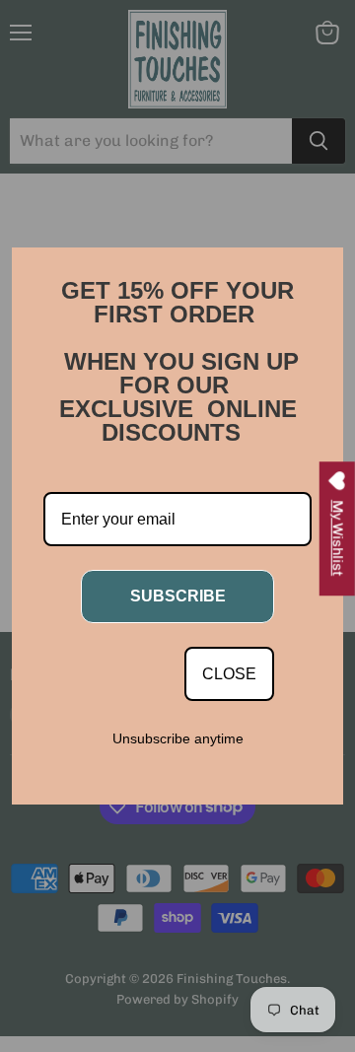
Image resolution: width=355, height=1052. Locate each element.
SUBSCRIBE (178, 596)
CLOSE (229, 674)
